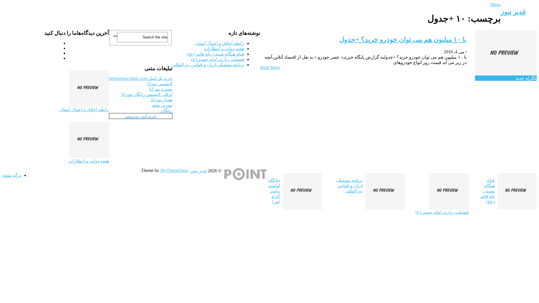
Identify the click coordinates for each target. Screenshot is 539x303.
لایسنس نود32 (159, 83)
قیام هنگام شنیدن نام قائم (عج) (215, 54)
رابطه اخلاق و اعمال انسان (219, 43)
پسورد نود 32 (160, 89)
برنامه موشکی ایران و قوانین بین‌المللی (208, 64)
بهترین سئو (162, 105)
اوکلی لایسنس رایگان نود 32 (146, 94)
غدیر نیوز (513, 11)
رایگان (166, 110)
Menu (495, 4)
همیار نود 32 (161, 99)
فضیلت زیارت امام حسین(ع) (217, 59)
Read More (270, 67)
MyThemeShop (174, 170)
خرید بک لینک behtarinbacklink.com (140, 78)
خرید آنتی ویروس (141, 116)
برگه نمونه (11, 175)
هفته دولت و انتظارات (224, 48)
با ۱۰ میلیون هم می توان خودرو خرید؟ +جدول (403, 39)
